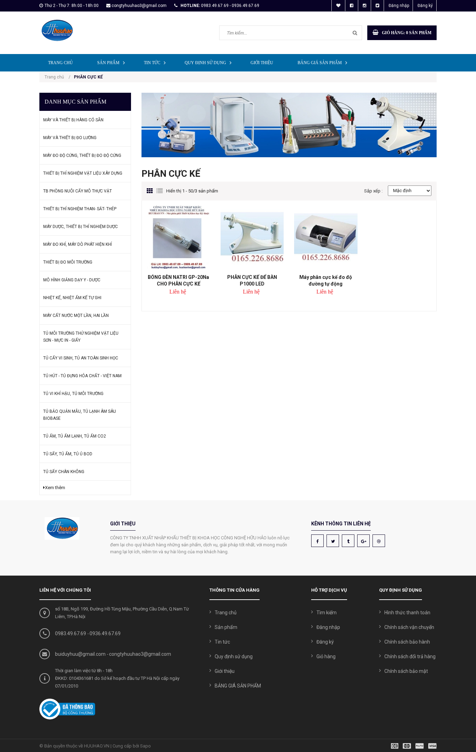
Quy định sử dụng (205, 62)
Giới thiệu (262, 62)
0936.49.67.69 (105, 633)
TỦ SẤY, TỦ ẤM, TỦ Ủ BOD (67, 453)
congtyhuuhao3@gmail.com (139, 5)
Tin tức (152, 62)
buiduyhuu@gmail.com (80, 654)
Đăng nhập (399, 5)
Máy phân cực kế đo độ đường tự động (325, 280)
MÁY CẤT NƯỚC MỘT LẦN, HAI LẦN (76, 315)
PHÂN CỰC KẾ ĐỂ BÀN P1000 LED (252, 280)
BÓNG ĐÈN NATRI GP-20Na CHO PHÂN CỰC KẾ (178, 280)
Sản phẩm (108, 62)
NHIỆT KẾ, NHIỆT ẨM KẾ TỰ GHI (72, 297)
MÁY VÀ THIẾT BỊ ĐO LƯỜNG (70, 137)
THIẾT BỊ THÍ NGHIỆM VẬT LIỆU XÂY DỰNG (82, 173)
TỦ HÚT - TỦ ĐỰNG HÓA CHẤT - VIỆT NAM (82, 375)
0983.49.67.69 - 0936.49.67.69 (230, 5)
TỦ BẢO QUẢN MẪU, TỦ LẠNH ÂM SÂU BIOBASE (79, 415)
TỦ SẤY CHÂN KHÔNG (63, 471)
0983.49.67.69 (70, 633)
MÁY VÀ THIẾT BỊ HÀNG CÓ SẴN (73, 119)
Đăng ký (425, 5)
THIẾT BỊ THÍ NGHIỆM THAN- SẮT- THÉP (79, 208)
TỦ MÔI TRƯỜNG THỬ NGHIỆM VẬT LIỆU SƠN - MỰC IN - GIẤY (80, 337)
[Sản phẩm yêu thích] (338, 5)
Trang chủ (60, 62)
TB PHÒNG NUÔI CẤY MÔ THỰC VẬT (77, 191)
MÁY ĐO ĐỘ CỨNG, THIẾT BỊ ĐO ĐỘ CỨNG (82, 155)
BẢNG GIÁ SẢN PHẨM (320, 62)
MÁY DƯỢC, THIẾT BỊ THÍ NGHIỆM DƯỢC (80, 226)
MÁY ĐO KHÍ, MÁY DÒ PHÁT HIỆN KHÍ (77, 244)
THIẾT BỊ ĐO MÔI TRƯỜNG (67, 262)
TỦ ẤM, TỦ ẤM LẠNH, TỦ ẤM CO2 (74, 436)
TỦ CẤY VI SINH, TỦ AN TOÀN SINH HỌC (80, 358)
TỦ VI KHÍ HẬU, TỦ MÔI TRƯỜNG (73, 393)
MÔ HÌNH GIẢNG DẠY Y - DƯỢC (71, 280)
